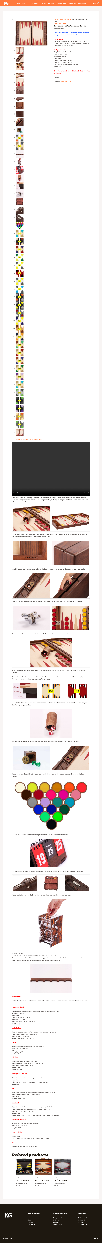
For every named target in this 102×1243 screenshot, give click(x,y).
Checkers (56, 1222)
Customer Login (82, 1218)
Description (19, 439)
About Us (72, 3)
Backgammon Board (65, 19)
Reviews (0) (39, 439)
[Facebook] (95, 1238)
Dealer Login (81, 1220)
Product (25, 3)
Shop (29, 1220)
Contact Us (82, 3)
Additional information (29, 439)
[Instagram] (98, 1238)
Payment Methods (83, 1224)
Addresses (81, 1222)
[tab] (19, 439)
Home (18, 3)
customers (34, 3)
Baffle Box (56, 1220)
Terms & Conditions (47, 3)
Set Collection (62, 3)
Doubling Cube (57, 1224)
